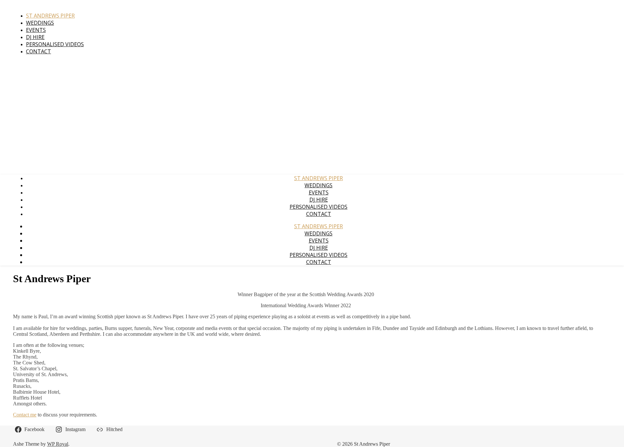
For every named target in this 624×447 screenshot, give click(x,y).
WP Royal (57, 444)
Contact (38, 51)
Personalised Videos (55, 44)
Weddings (40, 22)
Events (36, 29)
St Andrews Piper (50, 15)
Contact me (24, 414)
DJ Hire (35, 37)
